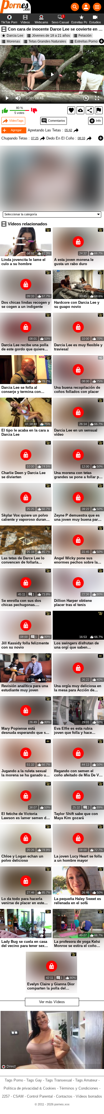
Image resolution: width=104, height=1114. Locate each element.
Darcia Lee (15, 35)
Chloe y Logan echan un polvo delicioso (22, 858)
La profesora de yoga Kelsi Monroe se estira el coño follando (77, 943)
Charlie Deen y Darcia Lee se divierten (23, 475)
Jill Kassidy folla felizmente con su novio (25, 645)
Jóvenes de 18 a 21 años (51, 35)
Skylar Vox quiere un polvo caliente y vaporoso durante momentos (25, 517)
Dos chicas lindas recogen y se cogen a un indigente (25, 304)
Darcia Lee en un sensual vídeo (75, 432)
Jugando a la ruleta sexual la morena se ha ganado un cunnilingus (24, 773)
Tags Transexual (58, 1080)
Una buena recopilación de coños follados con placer (77, 389)
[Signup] (86, 7)
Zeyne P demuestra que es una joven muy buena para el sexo (77, 517)
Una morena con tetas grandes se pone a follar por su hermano (78, 475)
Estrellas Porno (86, 41)
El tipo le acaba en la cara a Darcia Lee (25, 432)
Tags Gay (34, 1080)
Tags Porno (14, 1080)
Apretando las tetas (44, 130)
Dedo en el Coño (60, 138)
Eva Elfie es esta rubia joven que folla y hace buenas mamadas (73, 730)
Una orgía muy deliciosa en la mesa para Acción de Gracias (77, 688)
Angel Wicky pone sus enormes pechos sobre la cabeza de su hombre (76, 560)
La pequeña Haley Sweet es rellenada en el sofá (77, 901)
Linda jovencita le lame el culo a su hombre (23, 262)
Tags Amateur (86, 1080)
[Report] (99, 110)
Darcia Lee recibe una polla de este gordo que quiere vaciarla (24, 347)
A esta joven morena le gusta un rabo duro (73, 262)
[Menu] (97, 7)
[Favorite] (71, 110)
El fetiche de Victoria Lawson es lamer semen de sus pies (24, 816)
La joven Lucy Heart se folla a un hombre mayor (78, 858)
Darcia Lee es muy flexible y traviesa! (78, 347)
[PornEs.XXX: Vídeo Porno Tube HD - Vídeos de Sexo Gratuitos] (15, 7)
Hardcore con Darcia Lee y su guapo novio (76, 304)
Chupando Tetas (14, 138)
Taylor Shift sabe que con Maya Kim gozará (76, 816)
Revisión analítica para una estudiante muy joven (24, 688)
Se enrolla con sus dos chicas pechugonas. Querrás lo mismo (21, 603)
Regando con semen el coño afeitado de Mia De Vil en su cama (77, 773)
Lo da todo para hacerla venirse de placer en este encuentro (22, 901)
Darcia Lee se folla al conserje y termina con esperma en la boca (21, 389)
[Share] (89, 110)
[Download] (80, 110)
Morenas (13, 41)
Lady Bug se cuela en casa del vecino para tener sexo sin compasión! (24, 943)
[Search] (75, 7)
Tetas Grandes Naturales (47, 41)
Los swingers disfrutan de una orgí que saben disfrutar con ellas (76, 645)
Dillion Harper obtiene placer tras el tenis (73, 603)
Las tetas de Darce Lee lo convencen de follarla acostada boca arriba (22, 560)
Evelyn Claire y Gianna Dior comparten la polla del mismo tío (51, 986)
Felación (85, 35)
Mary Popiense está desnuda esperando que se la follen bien (24, 730)
